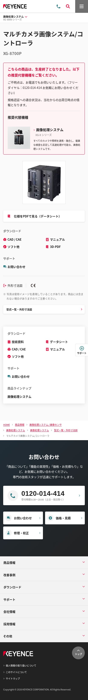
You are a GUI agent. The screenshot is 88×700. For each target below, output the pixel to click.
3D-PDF (55, 246)
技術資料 (18, 342)
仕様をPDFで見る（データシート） (38, 216)
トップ (78, 654)
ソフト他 (13, 246)
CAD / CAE (14, 239)
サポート (82, 353)
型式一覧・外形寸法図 (19, 309)
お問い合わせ (16, 267)
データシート (59, 342)
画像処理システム (19, 396)
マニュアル (57, 239)
